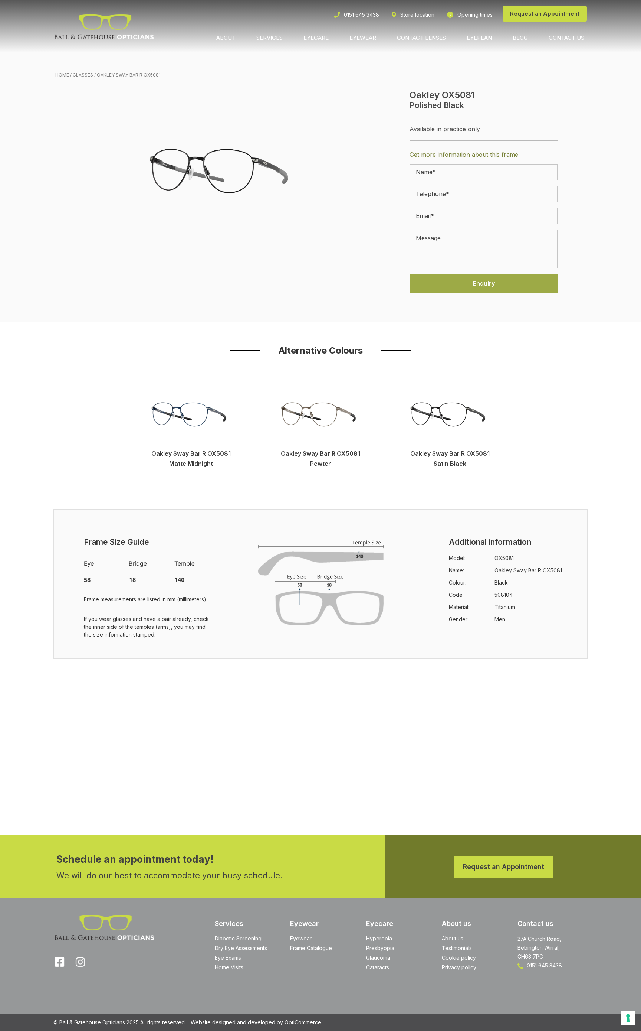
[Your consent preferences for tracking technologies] (628, 1018)
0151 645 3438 (543, 965)
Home (62, 75)
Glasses (83, 75)
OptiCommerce (303, 1022)
